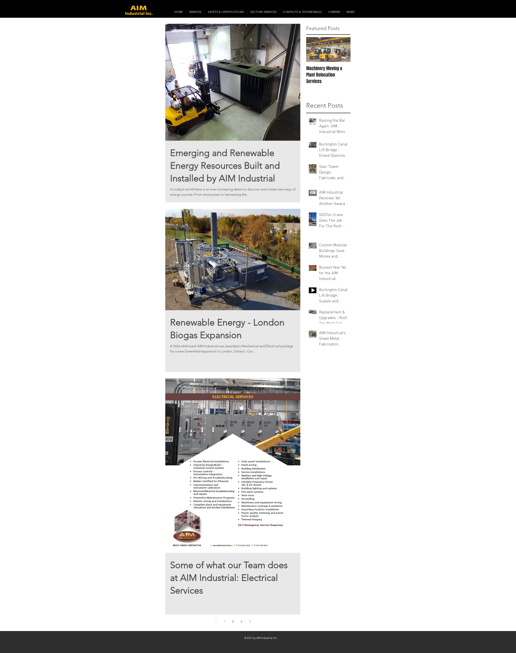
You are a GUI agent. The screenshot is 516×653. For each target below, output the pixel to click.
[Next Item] (344, 49)
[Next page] (249, 621)
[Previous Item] (312, 49)
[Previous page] (216, 621)
